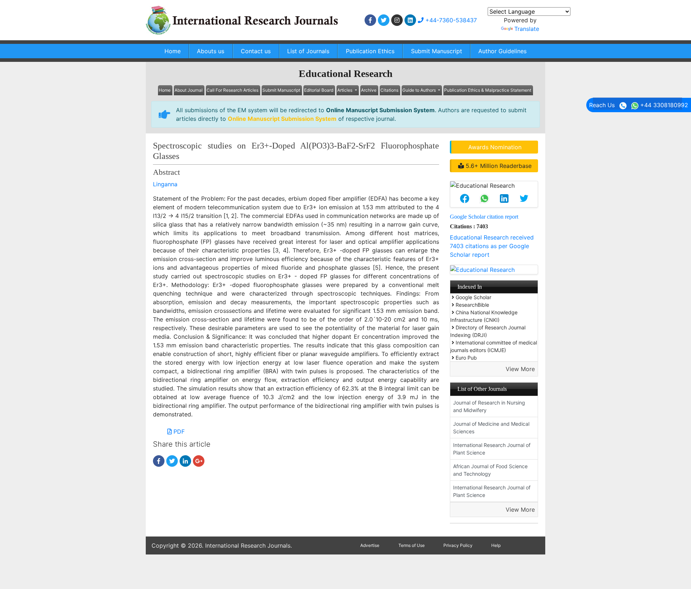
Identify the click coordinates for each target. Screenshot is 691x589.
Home (172, 51)
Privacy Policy (458, 545)
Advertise (369, 545)
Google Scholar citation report (484, 217)
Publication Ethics (370, 51)
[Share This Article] (464, 198)
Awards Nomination (494, 147)
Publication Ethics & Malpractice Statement (487, 90)
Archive (368, 90)
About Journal (189, 90)
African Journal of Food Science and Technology (490, 470)
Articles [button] (345, 90)
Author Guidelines (502, 51)
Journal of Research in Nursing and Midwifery (489, 406)
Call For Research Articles (232, 90)
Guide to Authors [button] (419, 90)
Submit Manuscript (436, 51)
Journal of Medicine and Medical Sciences (491, 427)
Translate (526, 28)
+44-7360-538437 (450, 20)
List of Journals (308, 51)
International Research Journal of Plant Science (491, 449)
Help (496, 545)
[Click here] (370, 20)
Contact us (256, 51)
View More (520, 369)
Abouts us (210, 51)
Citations (389, 90)
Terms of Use (411, 545)
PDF (178, 431)
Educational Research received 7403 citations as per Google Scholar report (492, 246)
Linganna (165, 184)
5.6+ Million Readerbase (498, 165)
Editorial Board (318, 90)
